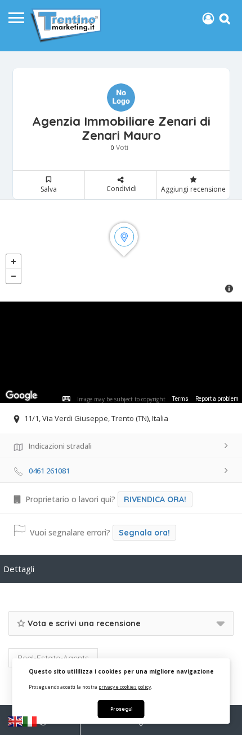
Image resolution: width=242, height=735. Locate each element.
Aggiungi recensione (193, 189)
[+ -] (121, 251)
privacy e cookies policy (124, 687)
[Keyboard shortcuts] (66, 399)
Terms (180, 399)
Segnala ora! (144, 533)
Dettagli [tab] (18, 568)
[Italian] (30, 721)
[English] (15, 721)
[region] (121, 352)
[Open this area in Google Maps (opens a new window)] (21, 395)
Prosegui (121, 709)
